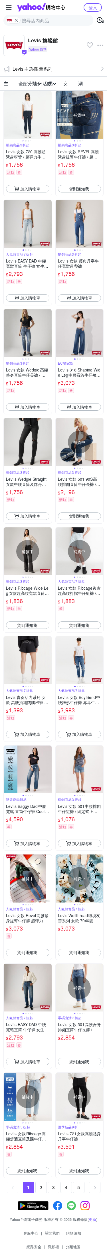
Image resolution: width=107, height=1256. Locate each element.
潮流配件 (84, 83)
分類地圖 (73, 1246)
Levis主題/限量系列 (33, 68)
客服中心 (30, 1233)
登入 (92, 7)
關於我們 (52, 1233)
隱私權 (53, 1246)
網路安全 (34, 1246)
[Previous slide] (7, 115)
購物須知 (73, 1233)
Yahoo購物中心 (41, 7)
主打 (8, 83)
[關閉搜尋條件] (16, 20)
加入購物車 (30, 189)
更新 (92, 1219)
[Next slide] (48, 115)
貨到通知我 (79, 189)
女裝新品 (69, 83)
